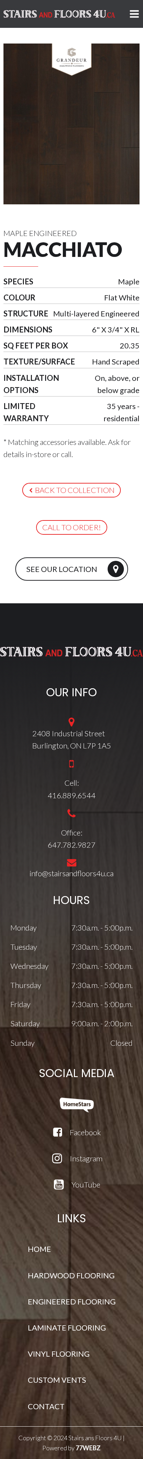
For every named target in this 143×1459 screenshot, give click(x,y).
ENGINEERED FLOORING (72, 1301)
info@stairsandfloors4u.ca (71, 873)
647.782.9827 (71, 844)
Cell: (72, 782)
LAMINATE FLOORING (67, 1327)
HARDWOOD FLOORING (71, 1275)
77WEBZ (88, 1448)
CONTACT (46, 1406)
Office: (71, 832)
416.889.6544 (71, 795)
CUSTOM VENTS (57, 1380)
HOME (39, 1249)
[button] (71, 490)
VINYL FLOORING (59, 1353)
